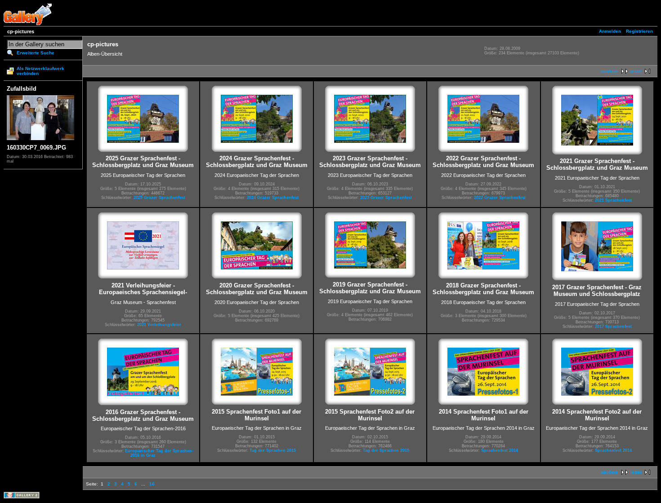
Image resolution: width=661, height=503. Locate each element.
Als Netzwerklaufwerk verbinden (40, 71)
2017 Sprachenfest (613, 326)
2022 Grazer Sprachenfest (500, 197)
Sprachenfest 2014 (499, 450)
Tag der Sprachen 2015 (273, 450)
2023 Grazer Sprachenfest (386, 197)
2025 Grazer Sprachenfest (159, 197)
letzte (636, 71)
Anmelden (610, 31)
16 (152, 483)
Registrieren (639, 31)
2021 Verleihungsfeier (159, 324)
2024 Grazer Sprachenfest (273, 197)
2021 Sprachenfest (613, 200)
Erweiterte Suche (35, 52)
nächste (609, 71)
